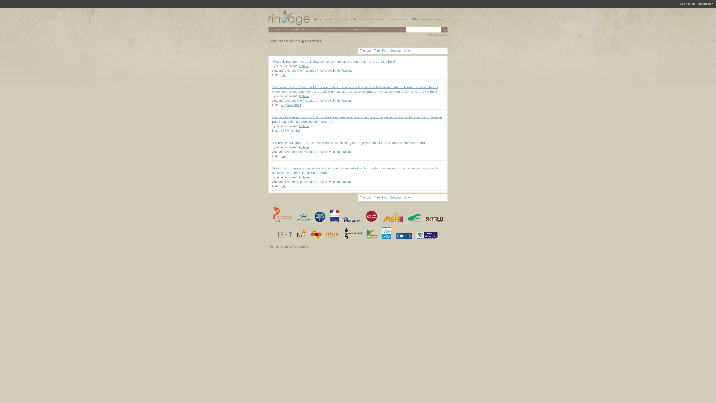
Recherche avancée (437, 35)
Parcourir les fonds (356, 29)
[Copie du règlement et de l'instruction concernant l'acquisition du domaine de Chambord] (333, 61)
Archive (304, 66)
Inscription (705, 3)
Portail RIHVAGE (294, 29)
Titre (377, 50)
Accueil (275, 29)
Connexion (687, 3)
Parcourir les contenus (324, 29)
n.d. (283, 75)
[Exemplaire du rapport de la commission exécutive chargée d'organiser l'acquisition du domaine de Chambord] (348, 143)
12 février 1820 (291, 130)
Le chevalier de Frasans (336, 70)
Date (406, 50)
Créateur (396, 50)
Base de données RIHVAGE (358, 17)
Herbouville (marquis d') (303, 70)
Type (385, 50)
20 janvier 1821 (291, 105)
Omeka (305, 246)
